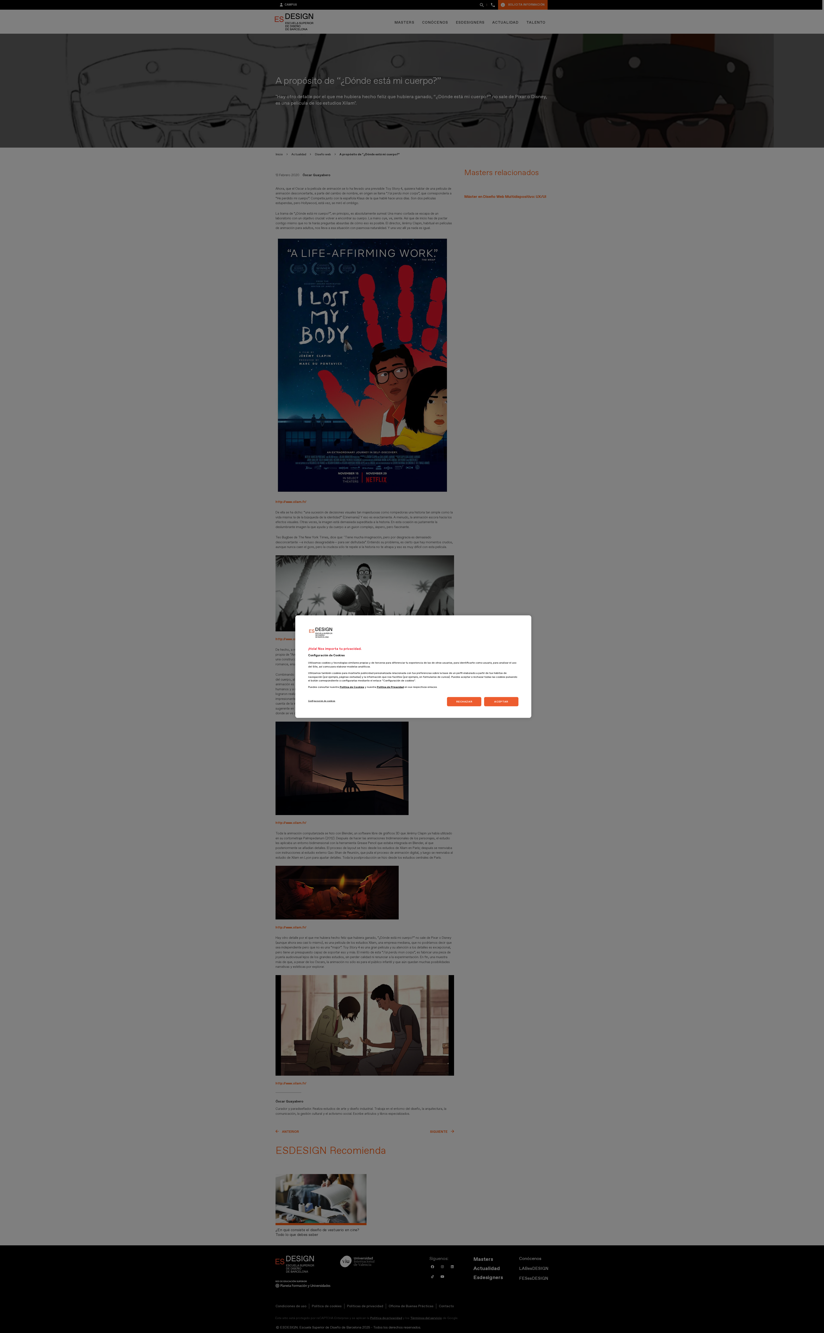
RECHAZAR (464, 701)
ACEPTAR (501, 701)
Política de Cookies (352, 687)
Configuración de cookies (321, 700)
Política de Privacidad (390, 687)
